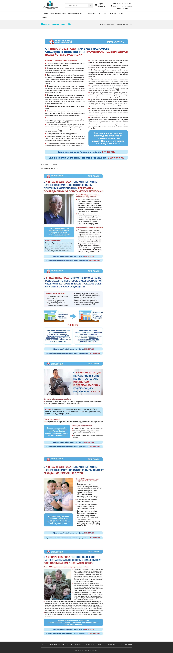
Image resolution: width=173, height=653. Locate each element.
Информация (91, 13)
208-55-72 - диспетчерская (122, 6)
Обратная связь (122, 8)
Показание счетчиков (58, 13)
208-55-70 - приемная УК (122, 3)
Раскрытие (45, 17)
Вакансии (113, 13)
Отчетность (103, 13)
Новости (45, 13)
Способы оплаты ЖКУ (76, 13)
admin (54, 164)
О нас (121, 13)
